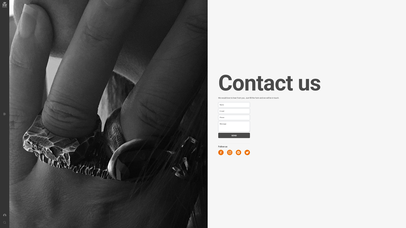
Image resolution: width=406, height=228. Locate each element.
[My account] (4, 215)
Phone (221, 116)
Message (222, 122)
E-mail (221, 110)
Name (221, 103)
